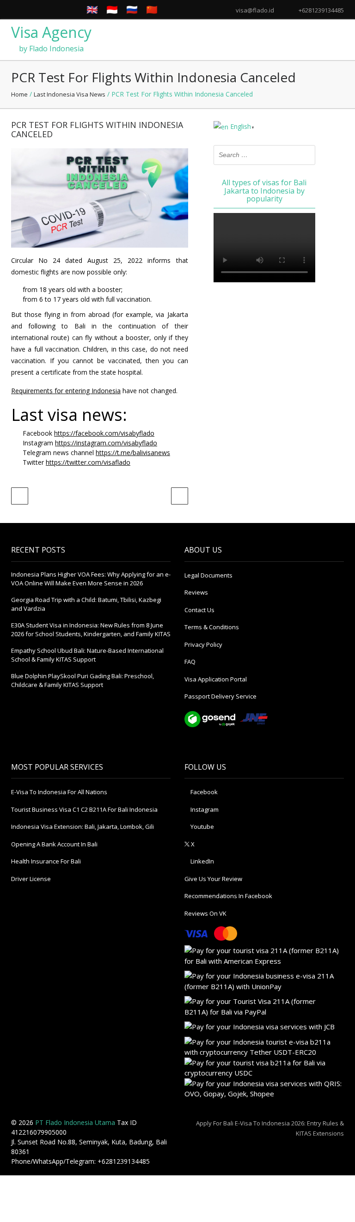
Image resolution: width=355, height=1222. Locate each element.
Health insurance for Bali (46, 861)
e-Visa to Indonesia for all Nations (59, 792)
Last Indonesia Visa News (69, 94)
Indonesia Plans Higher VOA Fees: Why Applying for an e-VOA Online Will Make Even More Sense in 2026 (91, 579)
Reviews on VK (205, 913)
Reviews (196, 592)
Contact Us (199, 610)
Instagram (204, 809)
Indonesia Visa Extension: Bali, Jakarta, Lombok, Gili (82, 826)
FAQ (190, 661)
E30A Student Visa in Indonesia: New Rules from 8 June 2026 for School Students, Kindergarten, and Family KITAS (91, 629)
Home (19, 94)
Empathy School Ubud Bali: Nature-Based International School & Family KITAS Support (87, 655)
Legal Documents (208, 575)
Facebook (203, 792)
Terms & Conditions (211, 627)
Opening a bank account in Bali (54, 844)
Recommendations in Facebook (228, 896)
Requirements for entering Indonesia (66, 390)
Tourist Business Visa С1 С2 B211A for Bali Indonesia (84, 809)
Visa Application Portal (215, 679)
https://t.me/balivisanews (133, 452)
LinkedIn (201, 861)
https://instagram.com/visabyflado (106, 442)
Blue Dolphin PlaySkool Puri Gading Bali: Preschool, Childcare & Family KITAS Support (82, 680)
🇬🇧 (92, 9)
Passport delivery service (220, 696)
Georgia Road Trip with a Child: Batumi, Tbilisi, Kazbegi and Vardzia (86, 604)
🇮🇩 (112, 9)
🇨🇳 (152, 9)
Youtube (201, 826)
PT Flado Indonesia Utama (75, 1122)
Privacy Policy (203, 644)
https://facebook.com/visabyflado (104, 433)
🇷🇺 (132, 9)
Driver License (31, 879)
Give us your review (213, 879)
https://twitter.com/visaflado (88, 462)
